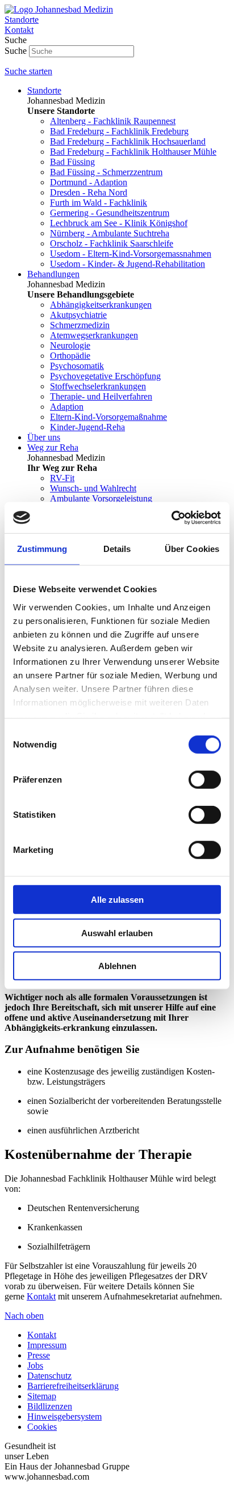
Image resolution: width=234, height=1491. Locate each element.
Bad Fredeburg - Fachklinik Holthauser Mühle (133, 151)
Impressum (46, 1345)
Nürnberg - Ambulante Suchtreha (109, 233)
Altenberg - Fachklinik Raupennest (113, 121)
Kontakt (41, 1296)
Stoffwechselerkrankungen (98, 386)
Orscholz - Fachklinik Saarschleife (111, 243)
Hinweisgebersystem (64, 1416)
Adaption (66, 406)
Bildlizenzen (49, 1406)
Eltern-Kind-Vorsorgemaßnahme (108, 417)
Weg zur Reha (52, 447)
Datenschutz (49, 1375)
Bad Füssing (72, 162)
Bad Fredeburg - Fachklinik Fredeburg (119, 131)
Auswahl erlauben (117, 932)
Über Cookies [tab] (192, 549)
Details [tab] (117, 549)
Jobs (35, 1365)
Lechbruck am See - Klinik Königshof (118, 223)
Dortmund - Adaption (88, 182)
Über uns (43, 437)
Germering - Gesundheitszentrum (109, 213)
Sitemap (41, 1396)
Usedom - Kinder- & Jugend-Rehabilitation (127, 264)
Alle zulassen (117, 899)
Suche (16, 51)
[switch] (205, 780)
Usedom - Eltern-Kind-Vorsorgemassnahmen (130, 253)
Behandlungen (53, 274)
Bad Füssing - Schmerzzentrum (106, 172)
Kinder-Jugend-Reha (87, 427)
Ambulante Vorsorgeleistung (101, 498)
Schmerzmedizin (80, 325)
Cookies (42, 1426)
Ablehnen (117, 966)
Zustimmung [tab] (42, 549)
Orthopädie (70, 355)
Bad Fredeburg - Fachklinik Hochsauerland (128, 141)
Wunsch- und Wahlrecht (93, 488)
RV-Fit (62, 478)
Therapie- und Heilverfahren (101, 396)
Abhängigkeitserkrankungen (101, 304)
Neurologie (70, 345)
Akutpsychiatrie (78, 315)
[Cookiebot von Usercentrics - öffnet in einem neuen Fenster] (171, 517)
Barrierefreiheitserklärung (73, 1386)
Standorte (44, 90)
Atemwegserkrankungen (94, 335)
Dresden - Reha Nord (88, 192)
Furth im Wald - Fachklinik (98, 202)
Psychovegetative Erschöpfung (105, 376)
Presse (38, 1355)
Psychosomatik (77, 366)
